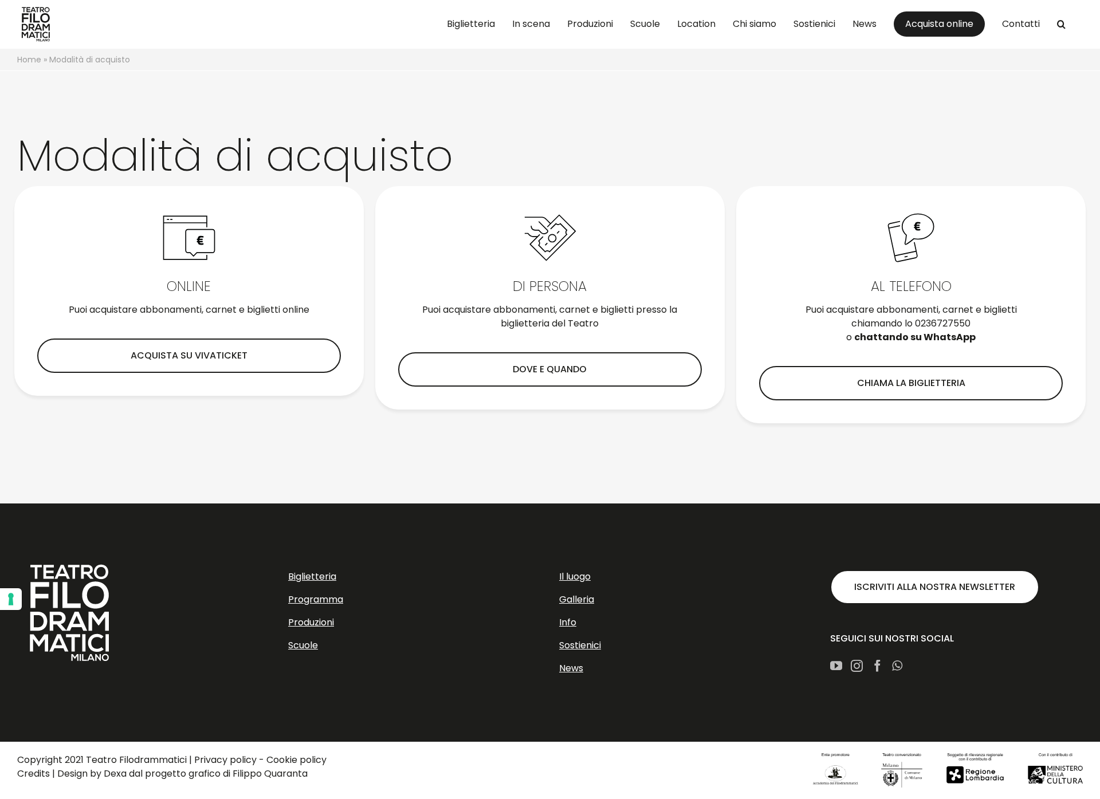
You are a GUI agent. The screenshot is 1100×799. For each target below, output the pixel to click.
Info (567, 622)
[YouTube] (836, 666)
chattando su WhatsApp (915, 337)
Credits (33, 773)
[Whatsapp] (897, 666)
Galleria (576, 599)
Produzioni (311, 622)
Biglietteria (312, 576)
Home (29, 59)
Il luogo (575, 576)
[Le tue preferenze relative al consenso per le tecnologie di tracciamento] (11, 599)
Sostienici (580, 645)
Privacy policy (225, 759)
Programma (315, 599)
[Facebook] (877, 666)
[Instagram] (857, 666)
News (571, 668)
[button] (1061, 24)
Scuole (303, 645)
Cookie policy (296, 759)
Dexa (115, 773)
